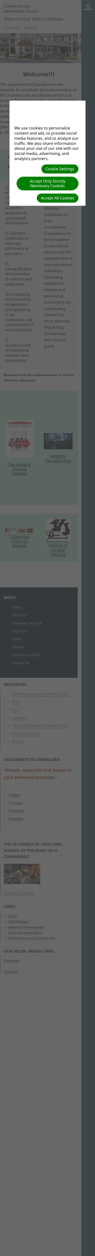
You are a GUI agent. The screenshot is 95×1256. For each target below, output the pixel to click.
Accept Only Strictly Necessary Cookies (47, 183)
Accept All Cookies (57, 198)
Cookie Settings (60, 169)
